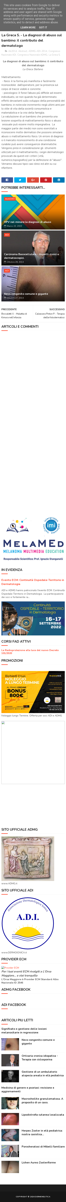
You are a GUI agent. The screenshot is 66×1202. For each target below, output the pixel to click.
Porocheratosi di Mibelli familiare (43, 1146)
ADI (7, 234)
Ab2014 (12, 51)
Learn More (28, 27)
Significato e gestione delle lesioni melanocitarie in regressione (24, 1030)
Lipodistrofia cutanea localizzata (43, 1114)
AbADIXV (10, 199)
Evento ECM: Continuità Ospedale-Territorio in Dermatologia (32, 582)
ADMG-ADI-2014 (38, 51)
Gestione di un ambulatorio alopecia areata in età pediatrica (43, 1073)
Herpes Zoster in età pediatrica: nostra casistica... (42, 1132)
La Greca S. (54, 54)
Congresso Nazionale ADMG (32, 54)
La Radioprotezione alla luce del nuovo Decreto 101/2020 (30, 652)
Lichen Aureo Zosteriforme (39, 1162)
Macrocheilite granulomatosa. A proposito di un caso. (42, 1100)
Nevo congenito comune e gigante (26, 294)
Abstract (22, 51)
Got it (43, 27)
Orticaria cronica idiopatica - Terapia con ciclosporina (40, 1057)
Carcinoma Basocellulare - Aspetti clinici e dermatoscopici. (31, 256)
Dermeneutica (42, 1197)
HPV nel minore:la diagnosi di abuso (27, 222)
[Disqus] (33, 377)
